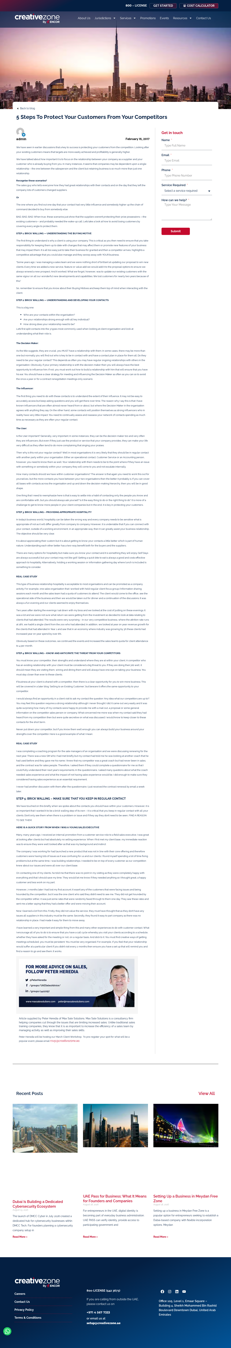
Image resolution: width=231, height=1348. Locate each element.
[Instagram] (169, 1291)
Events (164, 18)
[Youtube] (184, 1291)
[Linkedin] (23, 135)
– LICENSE (136, 5)
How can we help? (175, 200)
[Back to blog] (17, 108)
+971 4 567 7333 (98, 1312)
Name (166, 140)
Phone (166, 170)
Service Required (174, 185)
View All (207, 1093)
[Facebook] (162, 1291)
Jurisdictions (103, 18)
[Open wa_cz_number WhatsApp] (7, 1331)
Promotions (148, 18)
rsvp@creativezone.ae (64, 1041)
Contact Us (203, 18)
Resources (180, 18)
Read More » (20, 1236)
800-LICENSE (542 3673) (103, 1290)
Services (125, 18)
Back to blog (27, 108)
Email (166, 155)
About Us (84, 18)
